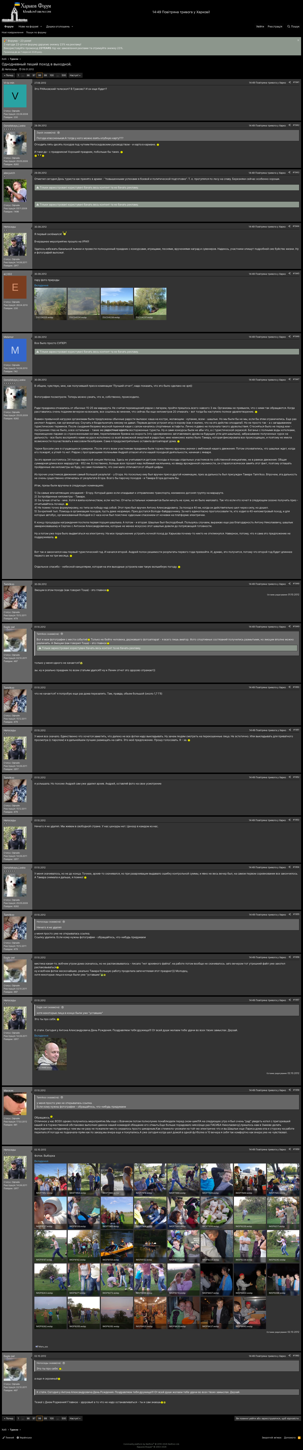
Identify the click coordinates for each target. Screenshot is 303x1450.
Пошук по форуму (36, 32)
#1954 (296, 867)
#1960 (296, 1355)
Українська (25, 1437)
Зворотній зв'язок (271, 1437)
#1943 (296, 172)
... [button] (23, 75)
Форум (8, 26)
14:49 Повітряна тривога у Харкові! (181, 12)
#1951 (296, 729)
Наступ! (74, 75)
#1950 (296, 687)
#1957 (296, 999)
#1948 (296, 583)
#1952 (296, 777)
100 (52, 75)
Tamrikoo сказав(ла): (48, 633)
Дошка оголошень (58, 26)
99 (45, 75)
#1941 (296, 82)
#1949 (296, 626)
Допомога (289, 1437)
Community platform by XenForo (151, 1444)
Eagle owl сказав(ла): (48, 1007)
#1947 (296, 379)
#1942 (296, 125)
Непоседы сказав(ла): (49, 921)
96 (28, 75)
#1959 (296, 1149)
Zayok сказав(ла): (46, 132)
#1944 (296, 226)
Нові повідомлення (12, 32)
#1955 (296, 914)
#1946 (296, 336)
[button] (41, 26)
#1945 (296, 273)
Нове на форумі (28, 26)
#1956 (296, 957)
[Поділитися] (289, 82)
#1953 (296, 819)
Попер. (10, 75)
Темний (9, 1437)
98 (39, 75)
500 (64, 75)
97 (34, 75)
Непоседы (11, 69)
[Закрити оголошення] (297, 41)
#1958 (296, 1090)
